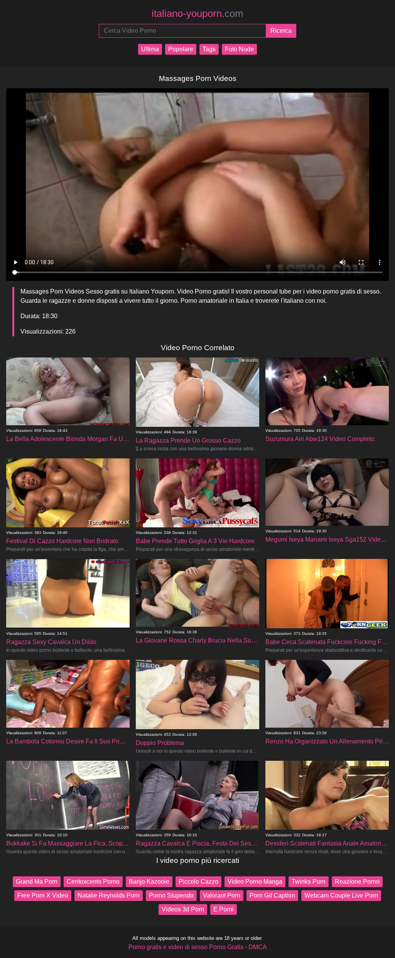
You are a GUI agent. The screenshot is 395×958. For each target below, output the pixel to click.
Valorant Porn (221, 895)
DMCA (257, 947)
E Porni (223, 909)
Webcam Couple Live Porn (341, 895)
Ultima (150, 49)
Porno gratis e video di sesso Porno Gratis (185, 947)
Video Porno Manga (255, 881)
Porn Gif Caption (272, 895)
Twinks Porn (309, 881)
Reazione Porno (357, 881)
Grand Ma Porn (36, 881)
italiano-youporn (197, 13)
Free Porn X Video (42, 895)
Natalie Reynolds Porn (109, 895)
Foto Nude (239, 49)
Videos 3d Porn (183, 909)
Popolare (180, 49)
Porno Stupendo (171, 895)
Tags (209, 49)
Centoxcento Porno (93, 881)
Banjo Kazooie (149, 881)
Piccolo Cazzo (198, 881)
